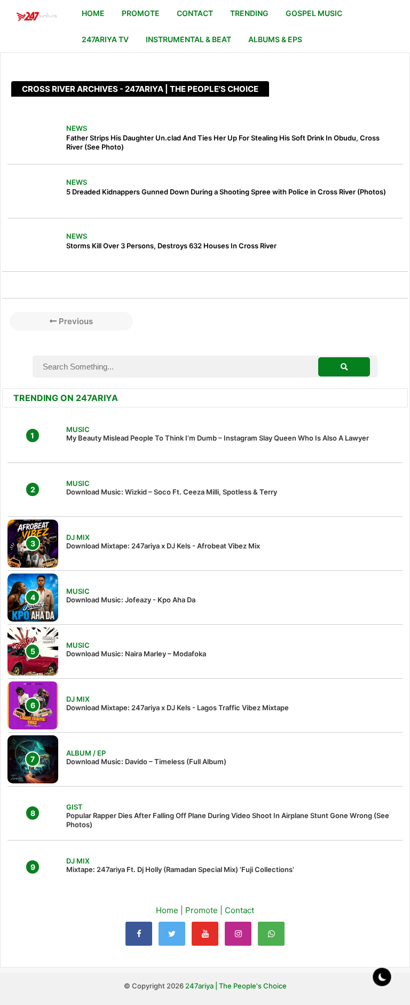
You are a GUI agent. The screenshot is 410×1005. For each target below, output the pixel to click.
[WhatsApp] (271, 934)
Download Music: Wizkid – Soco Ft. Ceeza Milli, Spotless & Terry (171, 492)
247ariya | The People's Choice (236, 986)
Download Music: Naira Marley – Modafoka (136, 653)
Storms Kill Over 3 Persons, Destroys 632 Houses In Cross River (171, 245)
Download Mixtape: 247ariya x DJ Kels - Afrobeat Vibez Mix (163, 545)
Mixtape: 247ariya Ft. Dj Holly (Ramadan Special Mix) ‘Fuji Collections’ (180, 869)
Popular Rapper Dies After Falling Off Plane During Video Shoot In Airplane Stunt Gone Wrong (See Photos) (227, 820)
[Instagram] (238, 934)
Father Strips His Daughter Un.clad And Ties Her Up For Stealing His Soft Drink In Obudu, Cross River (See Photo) (223, 142)
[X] (172, 934)
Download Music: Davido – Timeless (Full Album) (146, 761)
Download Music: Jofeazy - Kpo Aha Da (130, 599)
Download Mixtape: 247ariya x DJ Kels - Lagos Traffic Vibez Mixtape (177, 707)
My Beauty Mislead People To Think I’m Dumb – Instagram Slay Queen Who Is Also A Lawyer (217, 438)
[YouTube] (205, 934)
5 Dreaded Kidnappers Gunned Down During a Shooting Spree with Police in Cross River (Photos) (226, 191)
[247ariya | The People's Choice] (36, 18)
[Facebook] (138, 934)
